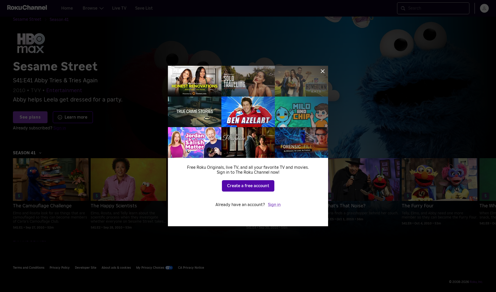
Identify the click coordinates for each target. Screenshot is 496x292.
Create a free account (248, 186)
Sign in (274, 205)
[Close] (323, 71)
